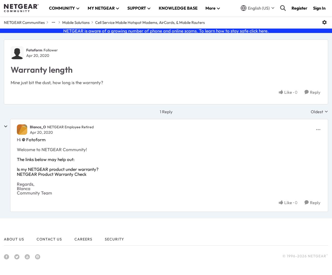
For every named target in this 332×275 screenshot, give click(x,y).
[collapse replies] (6, 126)
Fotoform (34, 50)
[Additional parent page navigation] (53, 22)
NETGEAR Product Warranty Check (51, 174)
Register (299, 8)
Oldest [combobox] (319, 112)
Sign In (319, 8)
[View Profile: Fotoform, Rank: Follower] (17, 52)
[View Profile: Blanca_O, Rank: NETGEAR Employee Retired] (22, 129)
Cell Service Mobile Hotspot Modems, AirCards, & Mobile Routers (150, 22)
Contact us (49, 239)
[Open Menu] (324, 22)
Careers (83, 239)
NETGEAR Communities (24, 22)
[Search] (283, 8)
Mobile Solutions (75, 22)
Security (114, 239)
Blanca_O (38, 127)
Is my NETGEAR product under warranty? (58, 169)
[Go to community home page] (21, 8)
